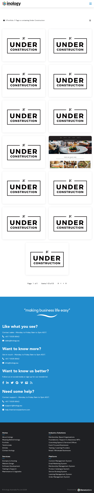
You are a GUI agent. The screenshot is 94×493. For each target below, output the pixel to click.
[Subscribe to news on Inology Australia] (26, 383)
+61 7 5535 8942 (12, 336)
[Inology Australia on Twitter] (12, 383)
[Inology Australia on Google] (17, 383)
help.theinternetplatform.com (17, 410)
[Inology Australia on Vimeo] (22, 383)
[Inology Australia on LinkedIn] (7, 383)
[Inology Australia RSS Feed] (31, 383)
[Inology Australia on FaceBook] (3, 383)
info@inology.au (11, 363)
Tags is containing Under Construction (30, 20)
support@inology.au (13, 405)
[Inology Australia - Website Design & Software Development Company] (11, 3)
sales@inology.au (12, 340)
